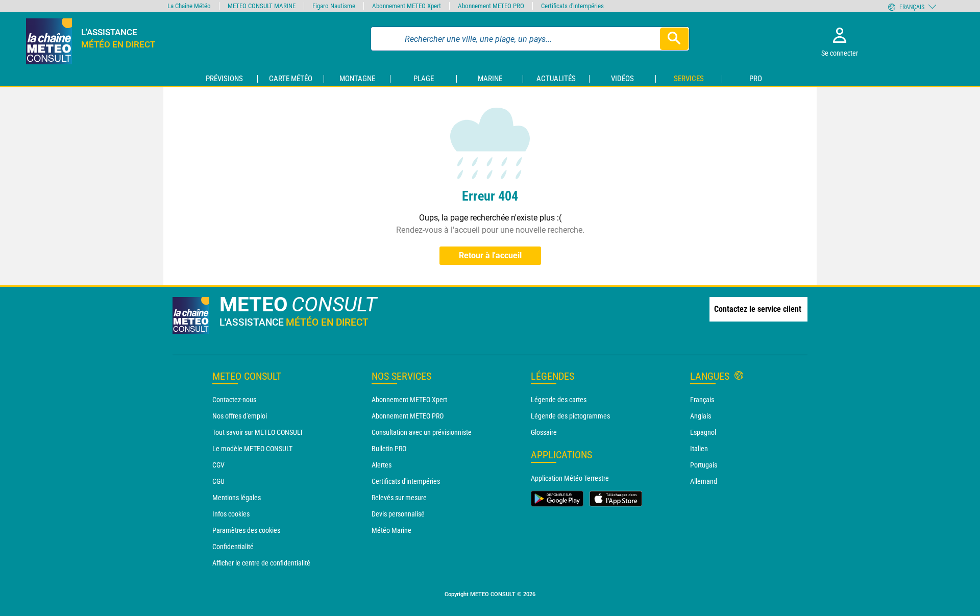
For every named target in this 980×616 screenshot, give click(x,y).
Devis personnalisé (398, 514)
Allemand (703, 481)
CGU (218, 481)
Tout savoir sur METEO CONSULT (257, 432)
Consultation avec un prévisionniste (422, 432)
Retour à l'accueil (490, 255)
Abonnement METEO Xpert (409, 400)
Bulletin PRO (389, 449)
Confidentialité (233, 547)
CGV (218, 465)
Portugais (703, 465)
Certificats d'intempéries (406, 481)
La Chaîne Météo (189, 6)
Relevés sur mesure (399, 498)
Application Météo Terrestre (570, 478)
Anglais (700, 416)
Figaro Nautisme (333, 6)
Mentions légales (236, 498)
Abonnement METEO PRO (408, 416)
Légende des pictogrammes (570, 416)
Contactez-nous (234, 400)
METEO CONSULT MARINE (262, 6)
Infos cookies (231, 514)
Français (702, 400)
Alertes (381, 465)
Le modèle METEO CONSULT (252, 449)
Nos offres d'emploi (239, 416)
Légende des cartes (558, 400)
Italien (699, 449)
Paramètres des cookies (246, 530)
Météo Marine (391, 530)
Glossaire (544, 432)
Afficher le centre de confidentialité (261, 563)
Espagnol (703, 432)
